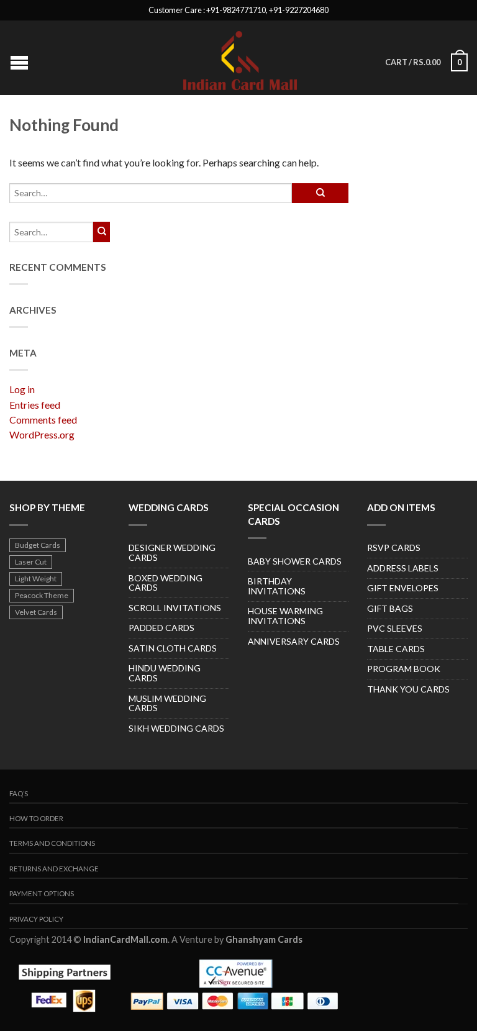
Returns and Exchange (54, 869)
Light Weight (36, 578)
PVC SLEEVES (394, 628)
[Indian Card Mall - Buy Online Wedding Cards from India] (240, 57)
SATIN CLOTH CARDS (173, 648)
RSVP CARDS (393, 547)
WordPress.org (42, 434)
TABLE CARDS (396, 648)
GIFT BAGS (390, 608)
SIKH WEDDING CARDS (176, 728)
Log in (22, 389)
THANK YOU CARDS (408, 689)
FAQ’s (18, 793)
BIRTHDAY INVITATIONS (277, 586)
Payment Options (41, 893)
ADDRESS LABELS (402, 568)
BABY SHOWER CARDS (295, 561)
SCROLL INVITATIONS (175, 607)
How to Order (36, 818)
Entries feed (34, 405)
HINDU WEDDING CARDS (165, 673)
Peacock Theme (41, 595)
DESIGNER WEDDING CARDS (172, 552)
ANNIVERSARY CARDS (294, 641)
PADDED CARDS (161, 627)
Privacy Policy (36, 919)
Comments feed (43, 419)
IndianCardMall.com (125, 939)
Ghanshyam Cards (263, 939)
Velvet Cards (36, 612)
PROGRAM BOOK (403, 668)
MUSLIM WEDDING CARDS (167, 703)
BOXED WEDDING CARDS (165, 583)
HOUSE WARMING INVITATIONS (285, 616)
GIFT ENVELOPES (402, 588)
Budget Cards (37, 545)
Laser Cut (31, 561)
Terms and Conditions (52, 843)
